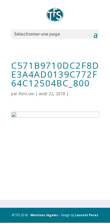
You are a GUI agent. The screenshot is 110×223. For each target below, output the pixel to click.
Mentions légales (44, 215)
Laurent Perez (86, 215)
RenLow (26, 93)
